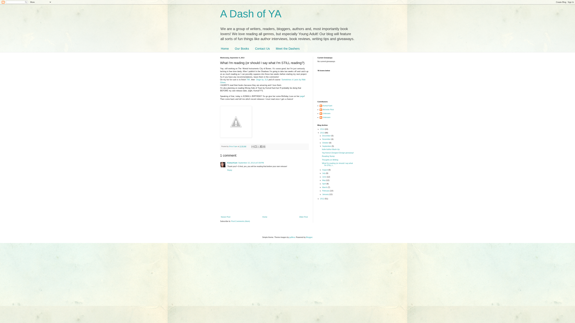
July (324, 173)
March (325, 187)
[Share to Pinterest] (264, 146)
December (326, 136)
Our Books (242, 48)
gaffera (292, 237)
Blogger (309, 237)
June (324, 177)
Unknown (326, 113)
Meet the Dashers (288, 48)
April (324, 184)
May (324, 180)
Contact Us (262, 48)
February (326, 191)
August (325, 170)
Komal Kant (232, 163)
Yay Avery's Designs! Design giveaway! (338, 153)
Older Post (303, 217)
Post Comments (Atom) (240, 221)
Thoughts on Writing (330, 160)
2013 (322, 133)
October (325, 143)
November (326, 139)
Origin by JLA (262, 80)
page (301, 96)
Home (225, 48)
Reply (229, 170)
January (325, 194)
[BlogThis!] (255, 146)
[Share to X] (258, 146)
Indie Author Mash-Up (331, 149)
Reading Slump (328, 156)
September (327, 146)
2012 (322, 199)
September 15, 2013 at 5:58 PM (251, 163)
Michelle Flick (328, 110)
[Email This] (252, 146)
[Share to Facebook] (261, 146)
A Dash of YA (251, 14)
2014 (322, 129)
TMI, (248, 80)
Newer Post (225, 217)
